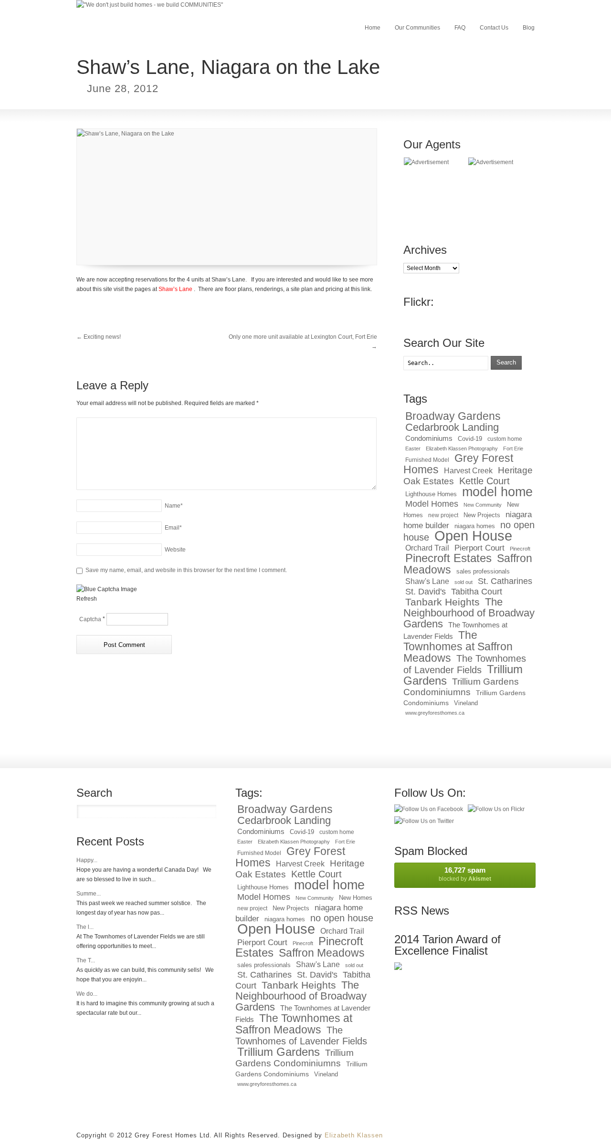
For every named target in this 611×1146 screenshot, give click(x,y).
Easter (413, 448)
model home (497, 491)
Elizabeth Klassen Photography (462, 448)
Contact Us (494, 27)
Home (372, 27)
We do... (86, 993)
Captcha (90, 619)
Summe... (88, 893)
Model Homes (431, 504)
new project (443, 515)
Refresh (86, 598)
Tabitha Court (476, 591)
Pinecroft (520, 549)
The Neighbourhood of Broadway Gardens (469, 613)
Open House (473, 535)
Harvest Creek (468, 471)
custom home (504, 439)
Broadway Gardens (453, 416)
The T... (85, 960)
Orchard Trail (427, 548)
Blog (529, 27)
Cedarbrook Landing (452, 427)
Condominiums (429, 438)
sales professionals (483, 571)
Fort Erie (513, 448)
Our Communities (417, 27)
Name (174, 505)
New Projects (482, 515)
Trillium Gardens (278, 1051)
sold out (463, 582)
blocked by (465, 874)
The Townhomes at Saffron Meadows (458, 646)
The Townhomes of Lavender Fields (464, 664)
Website (175, 549)
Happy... (86, 860)
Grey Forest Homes (458, 464)
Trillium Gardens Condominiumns (461, 687)
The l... (85, 927)
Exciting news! (98, 336)
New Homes (355, 897)
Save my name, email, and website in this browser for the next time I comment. (186, 570)
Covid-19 (470, 438)
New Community (483, 505)
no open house (341, 917)
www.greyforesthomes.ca (434, 713)
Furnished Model (427, 460)
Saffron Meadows (322, 953)
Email (173, 527)
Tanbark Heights (442, 601)
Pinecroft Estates (448, 558)
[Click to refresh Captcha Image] (106, 589)
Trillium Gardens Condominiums (301, 1069)
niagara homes (474, 526)
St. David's (425, 591)
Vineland (466, 703)
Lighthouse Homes (431, 494)
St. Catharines (505, 581)
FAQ (459, 27)
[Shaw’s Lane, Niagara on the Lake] (226, 196)
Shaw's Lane (427, 581)
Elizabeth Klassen (354, 1135)
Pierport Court (479, 547)
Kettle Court (484, 481)
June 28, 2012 (122, 88)
